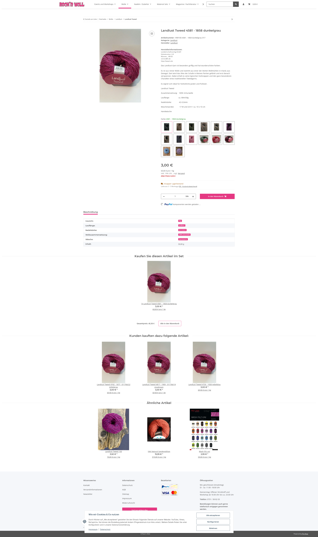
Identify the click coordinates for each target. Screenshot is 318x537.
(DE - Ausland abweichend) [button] (188, 186)
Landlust (173, 40)
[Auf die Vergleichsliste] (152, 33)
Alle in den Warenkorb (169, 323)
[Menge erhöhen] (193, 196)
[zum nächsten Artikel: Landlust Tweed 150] (232, 19)
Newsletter (87, 494)
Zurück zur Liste (91, 19)
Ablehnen (213, 528)
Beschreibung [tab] (90, 212)
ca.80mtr (182, 225)
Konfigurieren (213, 522)
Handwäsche (183, 239)
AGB (124, 489)
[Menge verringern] (164, 196)
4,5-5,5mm (182, 230)
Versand (181, 173)
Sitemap (125, 494)
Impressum (93, 529)
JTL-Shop (305, 534)
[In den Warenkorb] (85, 27)
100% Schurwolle (184, 234)
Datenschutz (105, 529)
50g (180, 221)
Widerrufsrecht (128, 503)
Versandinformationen (92, 489)
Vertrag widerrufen (140, 510)
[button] (202, 4)
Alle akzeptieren (213, 515)
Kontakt (86, 485)
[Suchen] (236, 4)
